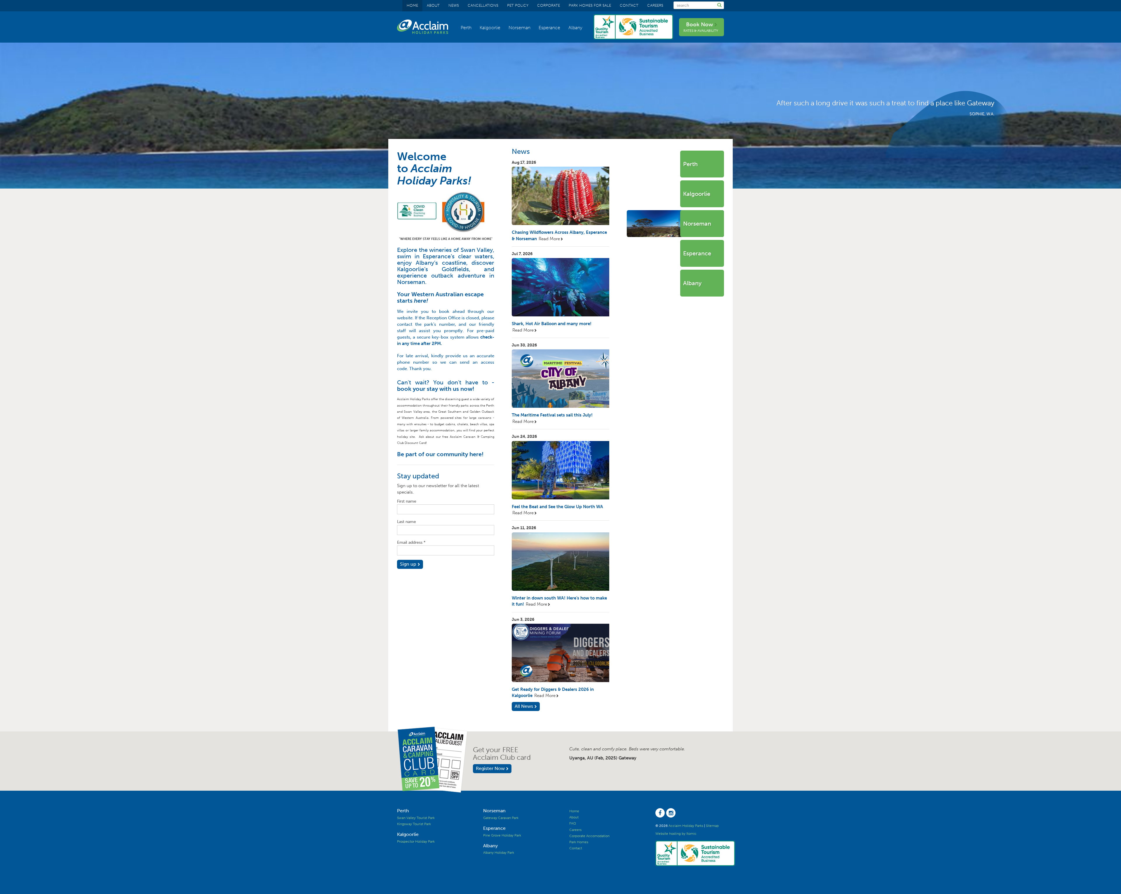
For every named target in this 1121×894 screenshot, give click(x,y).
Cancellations (483, 5)
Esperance (549, 27)
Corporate (548, 5)
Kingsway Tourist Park (414, 824)
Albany (575, 27)
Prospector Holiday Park (416, 841)
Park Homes (578, 842)
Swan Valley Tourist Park (416, 818)
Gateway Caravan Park (500, 818)
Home (412, 5)
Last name (406, 521)
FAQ (572, 823)
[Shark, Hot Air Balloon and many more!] (560, 287)
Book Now (700, 27)
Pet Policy (517, 5)
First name (406, 501)
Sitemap (712, 826)
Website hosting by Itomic (676, 834)
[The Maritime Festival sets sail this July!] (560, 378)
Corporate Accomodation (589, 836)
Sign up (408, 564)
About (433, 5)
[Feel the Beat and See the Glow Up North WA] (560, 470)
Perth (466, 27)
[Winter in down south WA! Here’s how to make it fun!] (560, 561)
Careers (655, 5)
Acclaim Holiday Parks (686, 826)
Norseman (519, 27)
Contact (629, 5)
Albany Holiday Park (498, 853)
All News (524, 706)
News (453, 5)
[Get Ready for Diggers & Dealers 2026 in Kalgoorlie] (560, 653)
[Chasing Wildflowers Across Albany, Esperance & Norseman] (560, 196)
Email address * (411, 542)
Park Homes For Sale (590, 5)
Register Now (490, 768)
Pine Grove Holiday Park (502, 835)
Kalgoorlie (490, 27)
